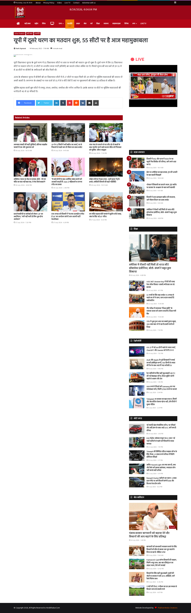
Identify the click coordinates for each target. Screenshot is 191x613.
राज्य (60, 23)
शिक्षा (98, 23)
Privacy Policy (48, 2)
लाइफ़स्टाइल (116, 23)
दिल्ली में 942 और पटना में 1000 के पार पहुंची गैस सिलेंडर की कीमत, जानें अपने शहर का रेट (161, 161)
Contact (76, 2)
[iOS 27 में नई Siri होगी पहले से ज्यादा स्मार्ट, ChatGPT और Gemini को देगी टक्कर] (136, 351)
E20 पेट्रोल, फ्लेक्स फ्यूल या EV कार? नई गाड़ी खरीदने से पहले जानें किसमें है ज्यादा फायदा (161, 441)
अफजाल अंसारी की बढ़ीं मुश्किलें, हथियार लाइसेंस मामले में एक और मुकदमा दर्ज (30, 146)
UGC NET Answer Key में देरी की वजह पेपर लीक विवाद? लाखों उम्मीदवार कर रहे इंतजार (161, 284)
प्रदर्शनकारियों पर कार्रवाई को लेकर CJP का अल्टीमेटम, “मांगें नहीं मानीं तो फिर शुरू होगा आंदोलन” (28, 216)
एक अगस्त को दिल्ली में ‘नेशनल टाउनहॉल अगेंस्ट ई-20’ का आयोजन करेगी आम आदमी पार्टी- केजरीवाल (67, 216)
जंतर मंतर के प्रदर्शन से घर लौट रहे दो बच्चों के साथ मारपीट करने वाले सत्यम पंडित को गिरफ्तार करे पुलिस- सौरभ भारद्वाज (105, 147)
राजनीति (69, 23)
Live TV (67, 2)
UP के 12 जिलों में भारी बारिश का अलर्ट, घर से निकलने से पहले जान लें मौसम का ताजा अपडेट (66, 146)
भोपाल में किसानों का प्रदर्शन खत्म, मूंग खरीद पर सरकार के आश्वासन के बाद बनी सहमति (162, 186)
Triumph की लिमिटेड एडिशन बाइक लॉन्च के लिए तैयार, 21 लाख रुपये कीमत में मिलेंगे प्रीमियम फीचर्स (162, 454)
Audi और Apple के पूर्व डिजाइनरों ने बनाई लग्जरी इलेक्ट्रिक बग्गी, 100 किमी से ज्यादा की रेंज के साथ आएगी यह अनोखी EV (161, 362)
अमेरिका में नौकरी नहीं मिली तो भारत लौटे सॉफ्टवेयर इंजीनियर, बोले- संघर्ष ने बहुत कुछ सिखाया (162, 212)
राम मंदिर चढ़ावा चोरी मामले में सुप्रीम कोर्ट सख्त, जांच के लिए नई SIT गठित (105, 215)
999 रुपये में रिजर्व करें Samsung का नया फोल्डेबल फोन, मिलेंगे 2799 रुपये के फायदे (162, 388)
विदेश (44, 23)
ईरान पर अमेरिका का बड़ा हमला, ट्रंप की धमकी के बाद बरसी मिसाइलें (162, 174)
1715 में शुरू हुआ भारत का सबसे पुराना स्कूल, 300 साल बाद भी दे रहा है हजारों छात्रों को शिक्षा (161, 324)
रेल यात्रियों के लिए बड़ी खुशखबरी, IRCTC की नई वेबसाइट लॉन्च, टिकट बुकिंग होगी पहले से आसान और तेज (161, 376)
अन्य (133, 23)
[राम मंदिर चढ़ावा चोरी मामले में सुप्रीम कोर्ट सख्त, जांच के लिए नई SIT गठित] (106, 201)
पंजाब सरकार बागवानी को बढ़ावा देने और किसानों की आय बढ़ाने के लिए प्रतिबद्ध (149, 535)
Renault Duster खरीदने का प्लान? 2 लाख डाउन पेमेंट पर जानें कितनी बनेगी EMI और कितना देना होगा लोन (161, 481)
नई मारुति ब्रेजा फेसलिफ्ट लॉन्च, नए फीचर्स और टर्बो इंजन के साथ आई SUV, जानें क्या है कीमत (161, 428)
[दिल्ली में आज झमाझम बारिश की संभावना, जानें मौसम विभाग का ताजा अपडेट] (136, 201)
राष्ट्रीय (36, 23)
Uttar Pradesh (20, 33)
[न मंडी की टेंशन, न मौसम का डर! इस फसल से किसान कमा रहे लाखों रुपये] (136, 590)
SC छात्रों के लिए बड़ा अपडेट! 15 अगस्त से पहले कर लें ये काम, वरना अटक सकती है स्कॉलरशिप (160, 297)
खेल (85, 23)
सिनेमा (126, 23)
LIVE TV (143, 23)
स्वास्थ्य (106, 23)
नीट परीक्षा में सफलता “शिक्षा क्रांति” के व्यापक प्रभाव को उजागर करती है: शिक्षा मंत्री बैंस (161, 311)
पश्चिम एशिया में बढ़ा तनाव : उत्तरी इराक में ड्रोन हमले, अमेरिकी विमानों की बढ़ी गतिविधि (104, 181)
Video (59, 2)
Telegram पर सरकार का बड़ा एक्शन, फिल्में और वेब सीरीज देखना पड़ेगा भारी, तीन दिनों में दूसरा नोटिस (162, 402)
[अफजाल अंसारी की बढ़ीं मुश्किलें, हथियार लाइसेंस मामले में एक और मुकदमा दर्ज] (30, 132)
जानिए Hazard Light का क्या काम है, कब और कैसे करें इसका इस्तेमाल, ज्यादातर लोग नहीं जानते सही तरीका (161, 467)
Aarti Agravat (21, 48)
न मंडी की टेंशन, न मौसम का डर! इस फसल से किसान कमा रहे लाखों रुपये (162, 588)
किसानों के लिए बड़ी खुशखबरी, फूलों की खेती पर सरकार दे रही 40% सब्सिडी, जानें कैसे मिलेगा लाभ (161, 576)
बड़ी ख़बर (27, 23)
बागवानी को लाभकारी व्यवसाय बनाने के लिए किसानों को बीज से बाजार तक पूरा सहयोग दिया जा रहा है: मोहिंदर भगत (162, 549)
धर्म (91, 23)
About (38, 2)
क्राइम (78, 23)
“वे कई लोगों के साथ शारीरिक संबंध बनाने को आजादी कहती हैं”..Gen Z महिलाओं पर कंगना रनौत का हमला (66, 182)
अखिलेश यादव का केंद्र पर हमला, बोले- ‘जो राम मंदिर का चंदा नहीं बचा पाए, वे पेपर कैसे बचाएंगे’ (30, 181)
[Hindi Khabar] (20, 12)
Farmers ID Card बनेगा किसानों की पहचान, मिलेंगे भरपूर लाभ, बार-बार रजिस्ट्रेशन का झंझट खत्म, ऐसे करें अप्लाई (162, 562)
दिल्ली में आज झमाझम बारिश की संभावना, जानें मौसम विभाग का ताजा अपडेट (161, 199)
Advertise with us (89, 2)
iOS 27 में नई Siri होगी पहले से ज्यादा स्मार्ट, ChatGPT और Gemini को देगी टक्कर (161, 349)
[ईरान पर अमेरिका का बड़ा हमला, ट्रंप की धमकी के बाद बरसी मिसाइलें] (136, 176)
